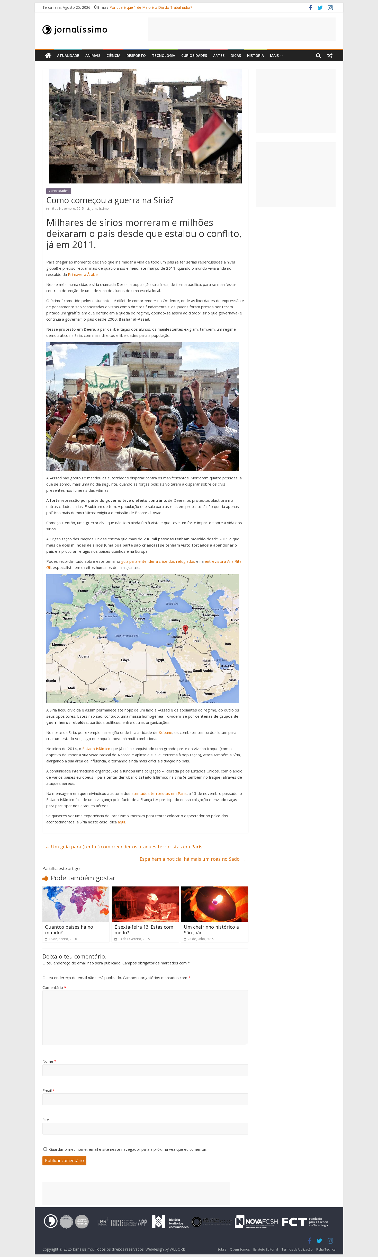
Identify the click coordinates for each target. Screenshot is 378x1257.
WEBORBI (178, 1249)
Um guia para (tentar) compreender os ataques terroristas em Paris (123, 846)
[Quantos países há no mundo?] (75, 889)
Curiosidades (194, 55)
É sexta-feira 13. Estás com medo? (143, 930)
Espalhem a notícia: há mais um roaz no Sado (193, 859)
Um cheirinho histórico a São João (211, 930)
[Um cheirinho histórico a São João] (214, 889)
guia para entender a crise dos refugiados (158, 561)
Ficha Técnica (326, 1249)
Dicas (236, 55)
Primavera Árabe (82, 274)
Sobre (222, 1249)
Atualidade (68, 55)
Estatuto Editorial (265, 1249)
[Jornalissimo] (48, 55)
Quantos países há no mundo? (69, 930)
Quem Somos (240, 1249)
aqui (121, 821)
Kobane (165, 732)
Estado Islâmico (95, 748)
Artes (218, 55)
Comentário (54, 987)
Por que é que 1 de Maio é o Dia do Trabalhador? (151, 7)
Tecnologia (163, 55)
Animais (92, 55)
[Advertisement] (242, 29)
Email (48, 1090)
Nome (49, 1061)
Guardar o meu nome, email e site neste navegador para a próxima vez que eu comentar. (128, 1149)
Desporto (136, 55)
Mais (274, 55)
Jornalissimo (100, 208)
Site (45, 1119)
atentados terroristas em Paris (159, 793)
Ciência (113, 55)
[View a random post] (330, 55)
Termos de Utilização (297, 1249)
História (255, 55)
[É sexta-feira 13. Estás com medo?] (145, 889)
